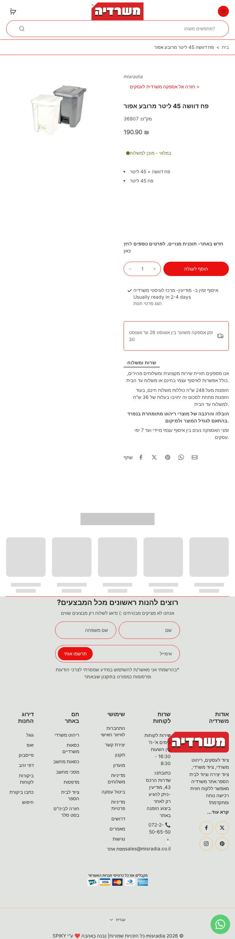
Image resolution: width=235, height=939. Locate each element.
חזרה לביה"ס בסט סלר (66, 812)
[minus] (130, 269)
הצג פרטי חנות (147, 303)
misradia (133, 76)
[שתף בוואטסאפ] (181, 457)
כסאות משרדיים (70, 748)
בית (225, 47)
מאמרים (117, 829)
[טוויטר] (222, 827)
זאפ (30, 745)
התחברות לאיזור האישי (113, 731)
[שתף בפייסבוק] (140, 457)
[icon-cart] (13, 11)
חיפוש (28, 802)
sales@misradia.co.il (148, 849)
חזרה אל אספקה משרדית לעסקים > (165, 87)
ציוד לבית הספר (70, 795)
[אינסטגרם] (206, 843)
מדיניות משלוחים (116, 778)
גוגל (30, 735)
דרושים (118, 819)
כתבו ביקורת (21, 792)
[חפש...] (21, 28)
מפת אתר (116, 849)
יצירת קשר (115, 745)
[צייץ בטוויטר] (154, 457)
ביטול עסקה (113, 792)
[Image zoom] (58, 108)
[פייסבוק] (206, 827)
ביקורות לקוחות (26, 779)
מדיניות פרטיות (118, 805)
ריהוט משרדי (66, 735)
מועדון (119, 765)
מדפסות (71, 782)
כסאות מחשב (66, 761)
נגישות (119, 839)
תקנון (120, 755)
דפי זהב (26, 765)
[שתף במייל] (194, 457)
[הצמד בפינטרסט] (167, 457)
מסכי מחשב (67, 772)
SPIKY (59, 936)
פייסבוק (26, 755)
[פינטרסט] (222, 843)
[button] (196, 269)
